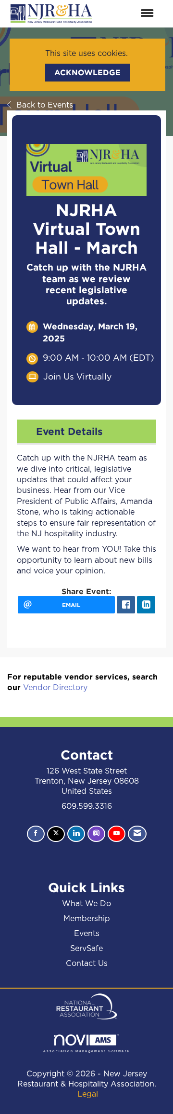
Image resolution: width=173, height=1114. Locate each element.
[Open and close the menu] (129, 14)
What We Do (86, 904)
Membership (86, 919)
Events (86, 933)
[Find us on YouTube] (116, 834)
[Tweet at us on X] (56, 834)
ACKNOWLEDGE (87, 72)
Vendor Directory (55, 688)
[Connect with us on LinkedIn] (76, 834)
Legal (87, 1094)
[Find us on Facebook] (36, 834)
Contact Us (87, 963)
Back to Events (44, 105)
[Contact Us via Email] (137, 834)
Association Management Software (86, 1050)
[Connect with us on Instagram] (96, 834)
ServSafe (86, 948)
